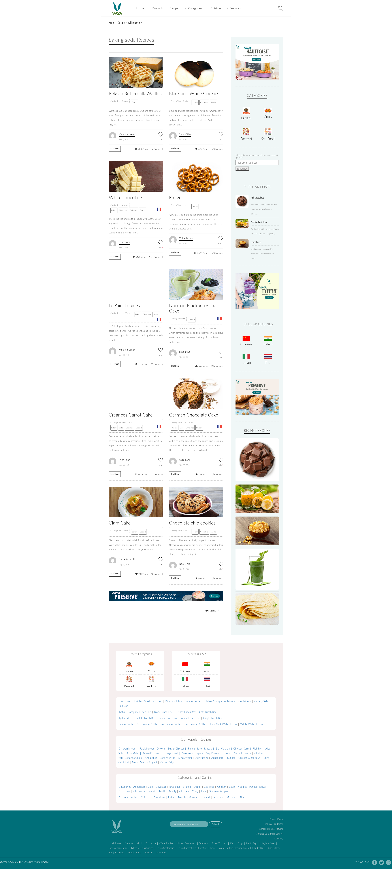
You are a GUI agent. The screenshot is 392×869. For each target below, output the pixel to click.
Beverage (161, 786)
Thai (268, 362)
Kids (232, 843)
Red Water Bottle (170, 724)
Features (235, 8)
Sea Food (268, 138)
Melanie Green (127, 134)
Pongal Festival (257, 786)
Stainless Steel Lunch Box (148, 701)
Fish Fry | (258, 748)
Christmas (204, 102)
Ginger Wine (185, 757)
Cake (121, 428)
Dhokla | (161, 748)
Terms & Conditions (273, 823)
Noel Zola (124, 242)
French (182, 797)
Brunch (187, 786)
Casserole (151, 843)
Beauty (172, 791)
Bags (240, 843)
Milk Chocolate (242, 753)
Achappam (217, 757)
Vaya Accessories (118, 847)
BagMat (123, 705)
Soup (232, 786)
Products (158, 8)
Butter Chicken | (177, 748)
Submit (215, 824)
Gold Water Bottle (147, 724)
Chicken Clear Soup (249, 757)
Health (162, 791)
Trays (212, 847)
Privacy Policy (276, 819)
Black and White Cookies (194, 93)
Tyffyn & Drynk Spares (142, 847)
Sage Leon (184, 351)
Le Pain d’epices (124, 305)
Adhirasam (201, 757)
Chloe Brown (186, 238)
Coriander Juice (133, 757)
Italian (246, 362)
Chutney (184, 791)
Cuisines (216, 8)
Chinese (246, 344)
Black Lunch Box (163, 712)
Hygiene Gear (268, 843)
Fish (203, 791)
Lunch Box (124, 701)
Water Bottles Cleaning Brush (234, 847)
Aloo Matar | (134, 753)
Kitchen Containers (186, 843)
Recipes (175, 8)
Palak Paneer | (147, 748)
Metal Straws (134, 852)
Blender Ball (258, 847)
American (159, 797)
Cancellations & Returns (271, 828)
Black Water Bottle (194, 724)
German (193, 797)
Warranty (278, 838)
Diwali (151, 791)
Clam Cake (119, 523)
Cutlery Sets (261, 701)
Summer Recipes (218, 791)
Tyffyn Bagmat (184, 847)
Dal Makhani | (224, 748)
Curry (268, 117)
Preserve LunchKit (133, 843)
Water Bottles (166, 843)
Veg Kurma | (213, 753)
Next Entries (210, 611)
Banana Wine (167, 757)
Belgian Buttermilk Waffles (135, 93)
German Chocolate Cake (193, 415)
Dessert (156, 314)
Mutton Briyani (168, 762)
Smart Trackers (219, 843)
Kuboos (226, 753)
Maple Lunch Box (212, 718)
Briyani (246, 118)
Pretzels (177, 197)
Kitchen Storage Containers (219, 701)
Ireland (206, 797)
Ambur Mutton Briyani (144, 762)
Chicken (221, 786)
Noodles (242, 786)
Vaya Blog (161, 852)
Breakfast (174, 786)
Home (140, 8)
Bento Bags (252, 843)
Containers (244, 701)
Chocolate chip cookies (192, 523)
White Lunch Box (190, 718)
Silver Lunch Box (168, 718)
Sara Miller (185, 134)
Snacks (134, 102)
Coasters (119, 852)
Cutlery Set (201, 847)
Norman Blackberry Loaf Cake (193, 308)
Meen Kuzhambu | (153, 753)
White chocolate (125, 197)
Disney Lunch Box (186, 712)
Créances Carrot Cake (131, 415)
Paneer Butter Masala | (201, 748)
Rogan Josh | (173, 753)
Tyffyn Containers (165, 847)
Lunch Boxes (115, 843)
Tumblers (203, 843)
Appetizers (139, 786)
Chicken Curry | (242, 748)
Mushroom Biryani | (193, 753)
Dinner (197, 786)
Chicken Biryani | (128, 748)
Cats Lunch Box (207, 712)
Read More (115, 149)
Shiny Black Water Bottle (223, 724)
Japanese (218, 797)
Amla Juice (151, 757)
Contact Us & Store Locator (269, 833)
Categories (195, 8)
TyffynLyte (124, 718)
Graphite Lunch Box (140, 712)
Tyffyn (122, 712)
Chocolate (123, 210)
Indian (268, 344)
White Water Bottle (251, 724)
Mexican (231, 797)
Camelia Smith (127, 559)
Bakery (195, 102)
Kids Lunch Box (173, 701)
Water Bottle (193, 701)
